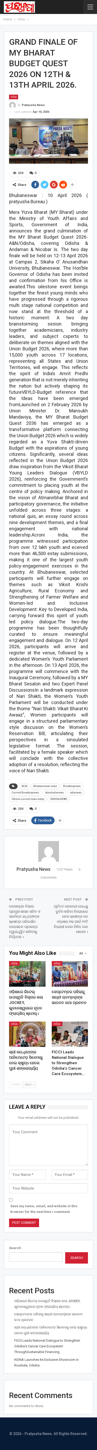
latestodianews (54, 792)
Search (15, 1248)
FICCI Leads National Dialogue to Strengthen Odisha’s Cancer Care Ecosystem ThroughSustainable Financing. (47, 1346)
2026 (24, 786)
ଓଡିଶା (14, 96)
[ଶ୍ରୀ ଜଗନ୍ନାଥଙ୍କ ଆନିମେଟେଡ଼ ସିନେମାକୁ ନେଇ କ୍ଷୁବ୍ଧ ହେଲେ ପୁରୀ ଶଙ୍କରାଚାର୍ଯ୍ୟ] (27, 1034)
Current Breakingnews (25, 792)
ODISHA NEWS (58, 799)
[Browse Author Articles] (48, 851)
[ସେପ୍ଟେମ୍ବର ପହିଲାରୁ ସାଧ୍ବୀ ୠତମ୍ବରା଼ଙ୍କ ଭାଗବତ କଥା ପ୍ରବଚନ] (70, 973)
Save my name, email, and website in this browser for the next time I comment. (43, 1209)
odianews (76, 792)
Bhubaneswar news (45, 786)
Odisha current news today (28, 799)
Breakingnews (72, 786)
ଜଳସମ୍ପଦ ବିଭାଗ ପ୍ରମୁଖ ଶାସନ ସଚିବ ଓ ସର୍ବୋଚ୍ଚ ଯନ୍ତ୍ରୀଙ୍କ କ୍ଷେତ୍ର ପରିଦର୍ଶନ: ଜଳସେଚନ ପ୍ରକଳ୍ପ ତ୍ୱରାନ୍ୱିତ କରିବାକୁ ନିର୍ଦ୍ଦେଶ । (24, 921)
